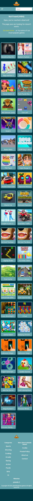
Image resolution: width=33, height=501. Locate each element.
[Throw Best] (25, 128)
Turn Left (24, 112)
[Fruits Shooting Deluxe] (8, 313)
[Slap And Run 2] (8, 73)
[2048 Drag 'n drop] (25, 147)
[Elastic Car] (8, 202)
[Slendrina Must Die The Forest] (8, 54)
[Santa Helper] (8, 332)
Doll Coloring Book (24, 390)
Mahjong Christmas (25, 335)
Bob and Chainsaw (24, 205)
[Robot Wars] (8, 147)
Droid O (8, 131)
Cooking (8, 453)
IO (8, 475)
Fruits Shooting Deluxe (9, 316)
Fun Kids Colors (24, 261)
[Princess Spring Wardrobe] (8, 424)
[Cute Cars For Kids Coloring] (25, 295)
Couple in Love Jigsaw (9, 224)
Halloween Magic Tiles (9, 353)
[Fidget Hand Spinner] (8, 369)
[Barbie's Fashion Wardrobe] (25, 54)
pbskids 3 (16, 482)
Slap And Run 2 (8, 75)
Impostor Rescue (25, 187)
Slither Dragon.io (25, 75)
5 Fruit (25, 316)
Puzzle (8, 468)
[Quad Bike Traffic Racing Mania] (25, 221)
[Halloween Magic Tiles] (8, 350)
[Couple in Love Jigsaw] (8, 221)
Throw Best (25, 131)
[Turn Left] (25, 110)
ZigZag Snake (8, 261)
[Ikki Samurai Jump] (8, 110)
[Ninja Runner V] (8, 406)
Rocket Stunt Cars (8, 187)
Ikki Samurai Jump (8, 112)
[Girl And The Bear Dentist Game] (8, 239)
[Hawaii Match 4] (8, 91)
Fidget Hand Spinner (8, 372)
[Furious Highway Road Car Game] (25, 276)
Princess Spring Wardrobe (10, 427)
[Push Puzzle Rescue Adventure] (25, 91)
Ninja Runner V (8, 409)
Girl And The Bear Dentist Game (12, 242)
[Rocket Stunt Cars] (8, 184)
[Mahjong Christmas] (25, 332)
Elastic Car (8, 205)
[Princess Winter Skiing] (25, 406)
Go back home (9, 30)
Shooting (8, 450)
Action (8, 464)
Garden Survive (24, 372)
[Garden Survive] (25, 369)
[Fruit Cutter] (8, 276)
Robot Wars (8, 149)
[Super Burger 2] (25, 165)
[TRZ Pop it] (8, 165)
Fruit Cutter (8, 279)
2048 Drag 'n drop (25, 149)
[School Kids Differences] (8, 295)
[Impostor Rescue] (25, 184)
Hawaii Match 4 (8, 94)
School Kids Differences (9, 298)
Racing (8, 461)
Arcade (8, 457)
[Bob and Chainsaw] (25, 202)
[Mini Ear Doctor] (8, 387)
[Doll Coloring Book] (25, 387)
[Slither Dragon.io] (25, 73)
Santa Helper (8, 335)
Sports (8, 446)
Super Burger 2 (25, 168)
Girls (8, 471)
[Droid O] (8, 128)
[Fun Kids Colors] (25, 258)
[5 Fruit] (25, 313)
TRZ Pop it (8, 168)
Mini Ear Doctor (8, 390)
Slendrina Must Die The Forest (12, 57)
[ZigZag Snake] (8, 258)
